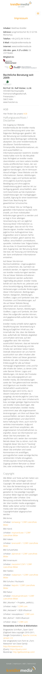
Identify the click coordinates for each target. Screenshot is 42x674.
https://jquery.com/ (18, 649)
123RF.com (22, 606)
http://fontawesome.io (13, 646)
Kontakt (9, 664)
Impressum (17, 664)
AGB (25, 113)
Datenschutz (31, 664)
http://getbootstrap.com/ (24, 652)
